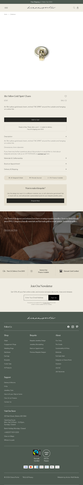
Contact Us (7, 402)
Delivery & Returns (9, 382)
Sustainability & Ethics (62, 348)
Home (5, 14)
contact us (42, 154)
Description (8, 136)
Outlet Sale (7, 364)
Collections (13, 14)
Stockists (58, 364)
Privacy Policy (46, 302)
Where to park (9, 440)
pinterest (77, 327)
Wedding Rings (9, 348)
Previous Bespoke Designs (38, 352)
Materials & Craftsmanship (13, 158)
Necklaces (7, 352)
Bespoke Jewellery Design (38, 340)
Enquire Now (35, 201)
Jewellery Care (8, 390)
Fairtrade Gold (60, 356)
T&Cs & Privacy (27, 477)
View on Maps (9, 436)
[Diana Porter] (41, 7)
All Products (8, 368)
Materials (58, 352)
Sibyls (6, 340)
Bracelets (7, 360)
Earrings (6, 356)
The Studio (59, 344)
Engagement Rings (10, 344)
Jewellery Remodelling (36, 344)
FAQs (6, 386)
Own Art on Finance (10, 398)
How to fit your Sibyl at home (13, 394)
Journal (58, 368)
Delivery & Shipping (11, 169)
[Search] (74, 8)
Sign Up (54, 298)
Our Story (59, 340)
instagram (72, 327)
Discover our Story (10, 230)
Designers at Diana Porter (64, 360)
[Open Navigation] (6, 8)
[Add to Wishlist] (66, 96)
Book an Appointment (12, 164)
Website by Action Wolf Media (68, 477)
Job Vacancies (60, 371)
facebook (68, 327)
